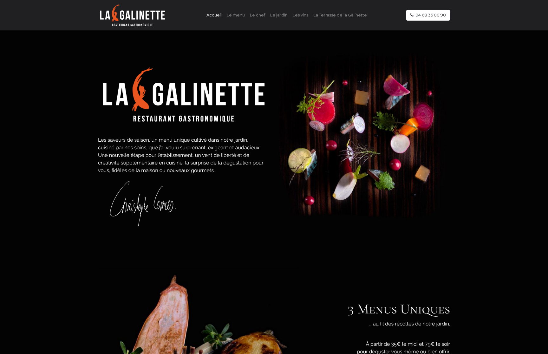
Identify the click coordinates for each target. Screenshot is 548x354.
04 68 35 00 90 (430, 14)
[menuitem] (214, 15)
